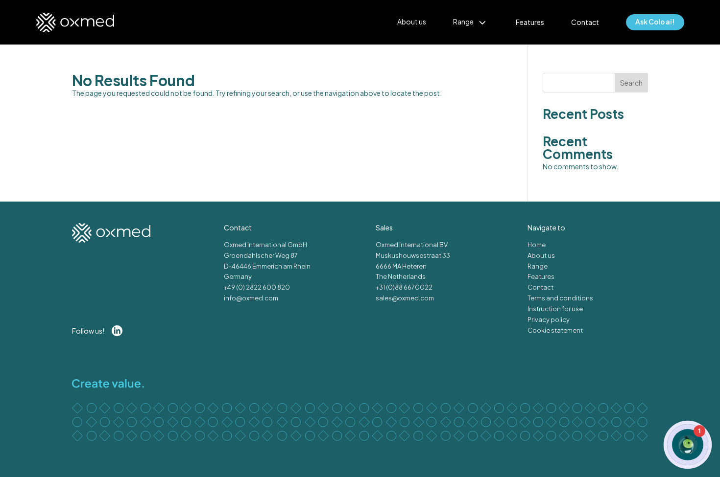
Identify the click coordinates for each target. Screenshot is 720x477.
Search (631, 82)
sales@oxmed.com (405, 298)
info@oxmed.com (251, 298)
